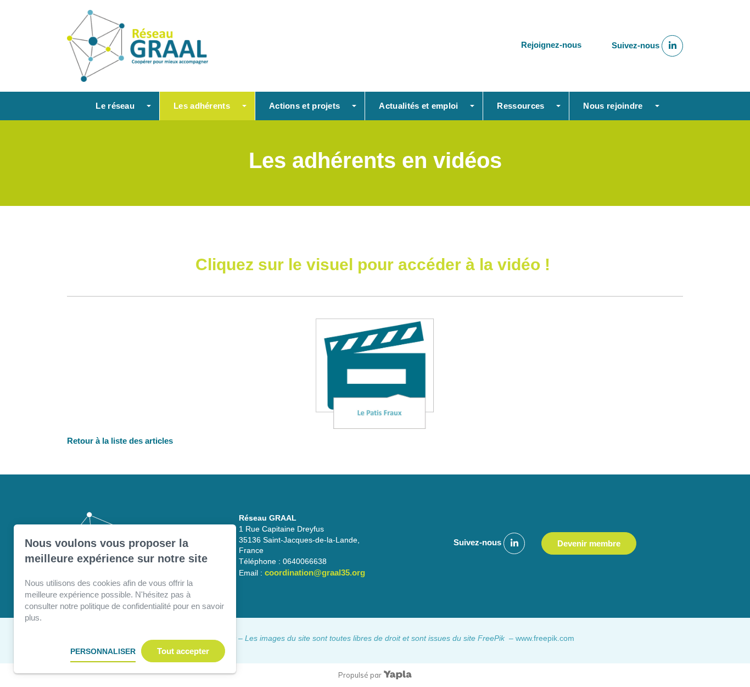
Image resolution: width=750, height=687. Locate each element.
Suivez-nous (637, 45)
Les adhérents (201, 105)
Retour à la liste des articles (120, 440)
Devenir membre (588, 543)
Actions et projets (304, 105)
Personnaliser (103, 651)
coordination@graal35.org (315, 572)
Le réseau (115, 105)
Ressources (520, 105)
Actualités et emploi (418, 105)
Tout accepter (183, 651)
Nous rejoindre (612, 105)
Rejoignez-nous (551, 45)
